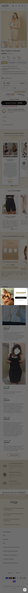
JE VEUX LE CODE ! (21, 297)
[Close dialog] (26, 288)
